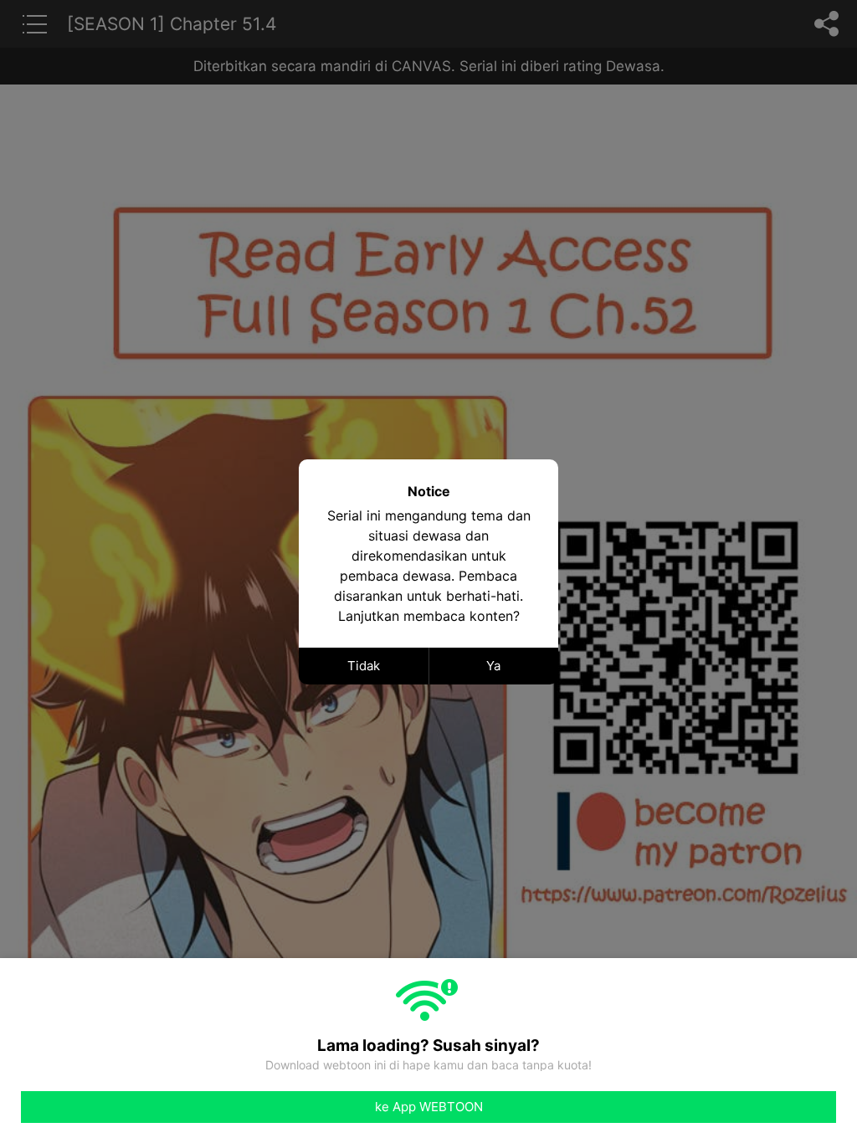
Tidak (363, 666)
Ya (493, 666)
